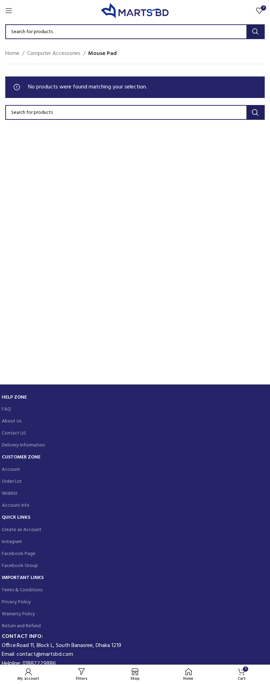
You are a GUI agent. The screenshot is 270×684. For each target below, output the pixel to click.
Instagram (12, 542)
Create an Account (21, 530)
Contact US (14, 433)
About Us (11, 421)
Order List (12, 481)
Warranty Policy (18, 614)
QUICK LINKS (16, 517)
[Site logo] (135, 10)
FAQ (6, 409)
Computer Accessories (54, 53)
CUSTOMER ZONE (21, 457)
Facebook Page (19, 554)
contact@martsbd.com (45, 654)
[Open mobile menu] (9, 11)
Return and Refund (21, 626)
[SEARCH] (255, 31)
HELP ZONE (14, 397)
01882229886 (39, 663)
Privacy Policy (16, 602)
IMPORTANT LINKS (23, 578)
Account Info (16, 505)
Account (11, 470)
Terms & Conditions (22, 590)
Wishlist (10, 493)
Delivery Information (23, 445)
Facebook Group (20, 566)
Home (12, 53)
